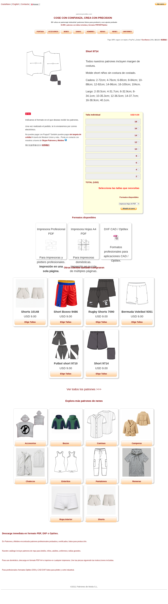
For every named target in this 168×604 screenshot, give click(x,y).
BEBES (66, 31)
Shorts (101, 519)
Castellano (6, 4)
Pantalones (101, 481)
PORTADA (40, 31)
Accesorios (30, 443)
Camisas (101, 443)
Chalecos (30, 481)
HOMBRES (90, 31)
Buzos (66, 443)
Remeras (136, 481)
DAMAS (78, 31)
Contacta (25, 4)
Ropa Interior (65, 519)
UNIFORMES (127, 31)
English (15, 4)
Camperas (137, 443)
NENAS (102, 31)
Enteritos (65, 481)
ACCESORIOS (53, 31)
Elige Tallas (30, 322)
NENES (114, 31)
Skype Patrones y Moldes (53, 140)
